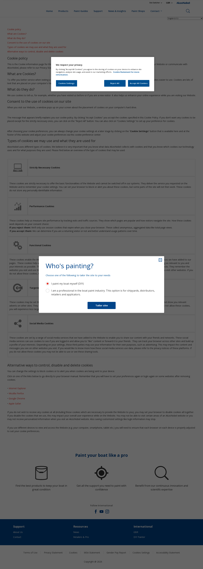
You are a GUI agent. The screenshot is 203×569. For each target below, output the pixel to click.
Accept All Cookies (138, 83)
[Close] (160, 260)
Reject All (114, 83)
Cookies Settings (67, 83)
